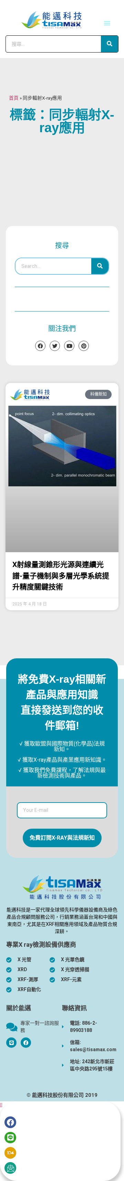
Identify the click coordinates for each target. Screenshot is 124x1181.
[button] (107, 23)
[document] (62, 1141)
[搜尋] (109, 44)
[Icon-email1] (10, 1168)
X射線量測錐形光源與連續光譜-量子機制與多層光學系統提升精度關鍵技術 (60, 575)
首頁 (14, 98)
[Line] (10, 1138)
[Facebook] (26, 1042)
